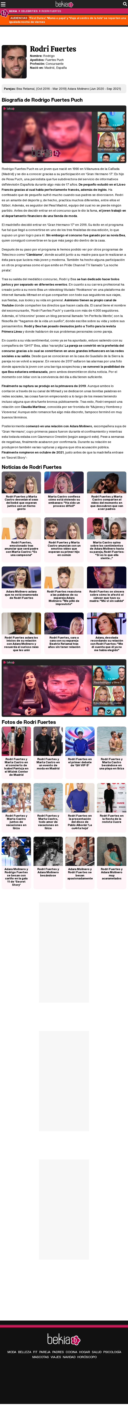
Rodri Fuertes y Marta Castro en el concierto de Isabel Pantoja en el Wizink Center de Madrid (16, 767)
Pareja (44, 1352)
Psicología (112, 1352)
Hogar (84, 1352)
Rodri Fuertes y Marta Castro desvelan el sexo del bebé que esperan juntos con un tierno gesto (21, 502)
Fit (35, 1352)
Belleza (24, 1352)
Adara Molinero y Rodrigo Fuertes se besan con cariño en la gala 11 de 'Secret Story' (16, 877)
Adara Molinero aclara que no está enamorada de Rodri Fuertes (21, 594)
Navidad (69, 1357)
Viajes (56, 1357)
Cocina (71, 1352)
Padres (58, 1352)
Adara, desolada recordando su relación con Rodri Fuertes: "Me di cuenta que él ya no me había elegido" (106, 643)
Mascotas (40, 1357)
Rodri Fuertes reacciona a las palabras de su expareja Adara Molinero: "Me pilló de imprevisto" (64, 597)
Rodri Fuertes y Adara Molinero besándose (48, 872)
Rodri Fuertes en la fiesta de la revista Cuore (112, 818)
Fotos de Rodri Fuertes (29, 722)
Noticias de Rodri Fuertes (32, 467)
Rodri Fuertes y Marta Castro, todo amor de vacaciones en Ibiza (48, 821)
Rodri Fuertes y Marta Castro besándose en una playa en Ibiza (111, 763)
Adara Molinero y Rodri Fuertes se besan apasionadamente (80, 873)
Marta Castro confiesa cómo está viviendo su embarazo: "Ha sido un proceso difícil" (64, 501)
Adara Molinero (78, 88)
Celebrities (29, 11)
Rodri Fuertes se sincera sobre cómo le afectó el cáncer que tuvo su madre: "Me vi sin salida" (106, 596)
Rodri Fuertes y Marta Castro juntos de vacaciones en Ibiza (16, 821)
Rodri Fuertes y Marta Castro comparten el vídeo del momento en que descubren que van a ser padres (106, 502)
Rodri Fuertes (51, 11)
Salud (97, 1352)
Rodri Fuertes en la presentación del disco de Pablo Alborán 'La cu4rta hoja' (80, 821)
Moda (12, 1352)
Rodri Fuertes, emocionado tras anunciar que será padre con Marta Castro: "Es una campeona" (21, 548)
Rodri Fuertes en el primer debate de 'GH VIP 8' (80, 762)
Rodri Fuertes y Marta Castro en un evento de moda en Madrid (48, 763)
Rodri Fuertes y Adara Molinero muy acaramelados (111, 873)
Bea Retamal (25, 88)
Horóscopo (87, 1357)
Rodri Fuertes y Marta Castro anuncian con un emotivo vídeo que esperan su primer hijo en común (64, 548)
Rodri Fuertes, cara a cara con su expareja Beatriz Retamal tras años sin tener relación (64, 642)
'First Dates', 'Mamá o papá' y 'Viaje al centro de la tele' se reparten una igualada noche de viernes (67, 20)
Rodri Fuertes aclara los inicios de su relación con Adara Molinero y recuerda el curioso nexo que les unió (21, 643)
